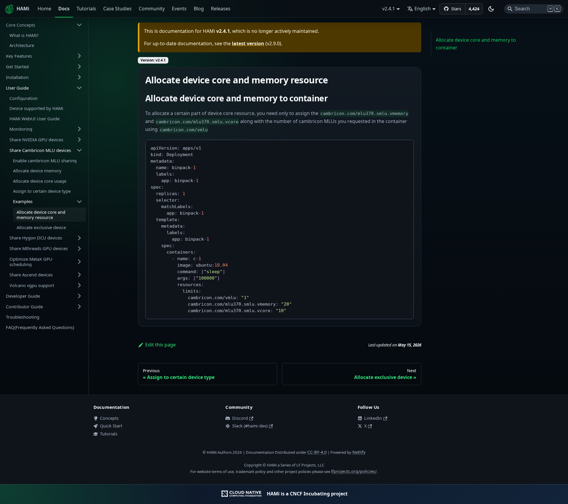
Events (179, 8)
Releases (220, 8)
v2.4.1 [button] (388, 8)
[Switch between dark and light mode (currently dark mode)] (491, 9)
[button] (44, 25)
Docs (64, 8)
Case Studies (117, 8)
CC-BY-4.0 (317, 452)
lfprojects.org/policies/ (354, 471)
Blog (199, 8)
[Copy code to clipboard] (406, 147)
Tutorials (86, 8)
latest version (248, 43)
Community (152, 8)
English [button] (422, 8)
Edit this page (160, 344)
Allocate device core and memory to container (476, 44)
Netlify (358, 452)
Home (44, 8)
